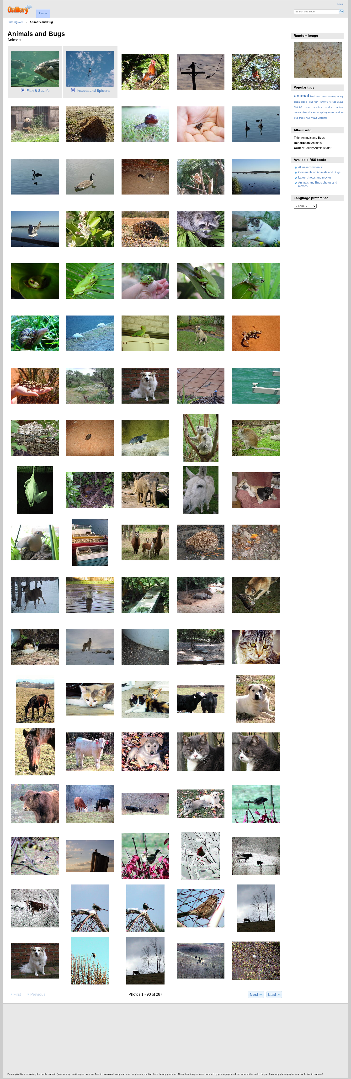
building (332, 96)
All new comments (310, 167)
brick (324, 96)
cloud (304, 101)
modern (329, 107)
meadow (317, 107)
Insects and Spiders (93, 91)
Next (254, 995)
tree (296, 117)
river (305, 112)
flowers (324, 101)
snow (316, 112)
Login (340, 4)
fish (316, 101)
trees (302, 117)
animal (301, 95)
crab (310, 101)
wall (308, 117)
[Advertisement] (150, 1039)
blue (318, 96)
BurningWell (15, 22)
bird (312, 96)
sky (310, 112)
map (307, 107)
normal (297, 112)
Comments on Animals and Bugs (319, 172)
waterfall (322, 117)
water (314, 117)
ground (298, 106)
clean (297, 101)
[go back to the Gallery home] (20, 8)
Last (272, 995)
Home (43, 13)
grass (340, 101)
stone (331, 112)
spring (323, 112)
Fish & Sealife (38, 91)
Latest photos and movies (314, 177)
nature (340, 107)
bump (340, 96)
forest (333, 101)
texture (339, 112)
